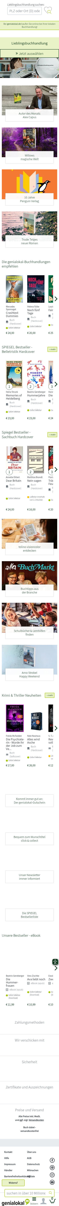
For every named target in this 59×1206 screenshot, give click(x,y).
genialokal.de (14, 23)
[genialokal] (15, 1202)
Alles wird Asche (33, 740)
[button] (34, 1202)
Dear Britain (13, 480)
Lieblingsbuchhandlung (29, 43)
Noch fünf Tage (33, 311)
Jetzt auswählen (31, 53)
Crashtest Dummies (12, 314)
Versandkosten (36, 1166)
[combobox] (26, 1193)
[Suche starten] (50, 1193)
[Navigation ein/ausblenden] (43, 1201)
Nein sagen (34, 480)
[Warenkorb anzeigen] (52, 1202)
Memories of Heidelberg (14, 396)
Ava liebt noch (36, 995)
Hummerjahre (36, 395)
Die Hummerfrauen (12, 998)
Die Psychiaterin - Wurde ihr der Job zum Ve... (15, 744)
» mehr (52, 349)
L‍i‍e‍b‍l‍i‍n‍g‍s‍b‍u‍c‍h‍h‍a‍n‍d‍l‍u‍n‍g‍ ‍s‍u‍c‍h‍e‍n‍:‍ (25, 5)
